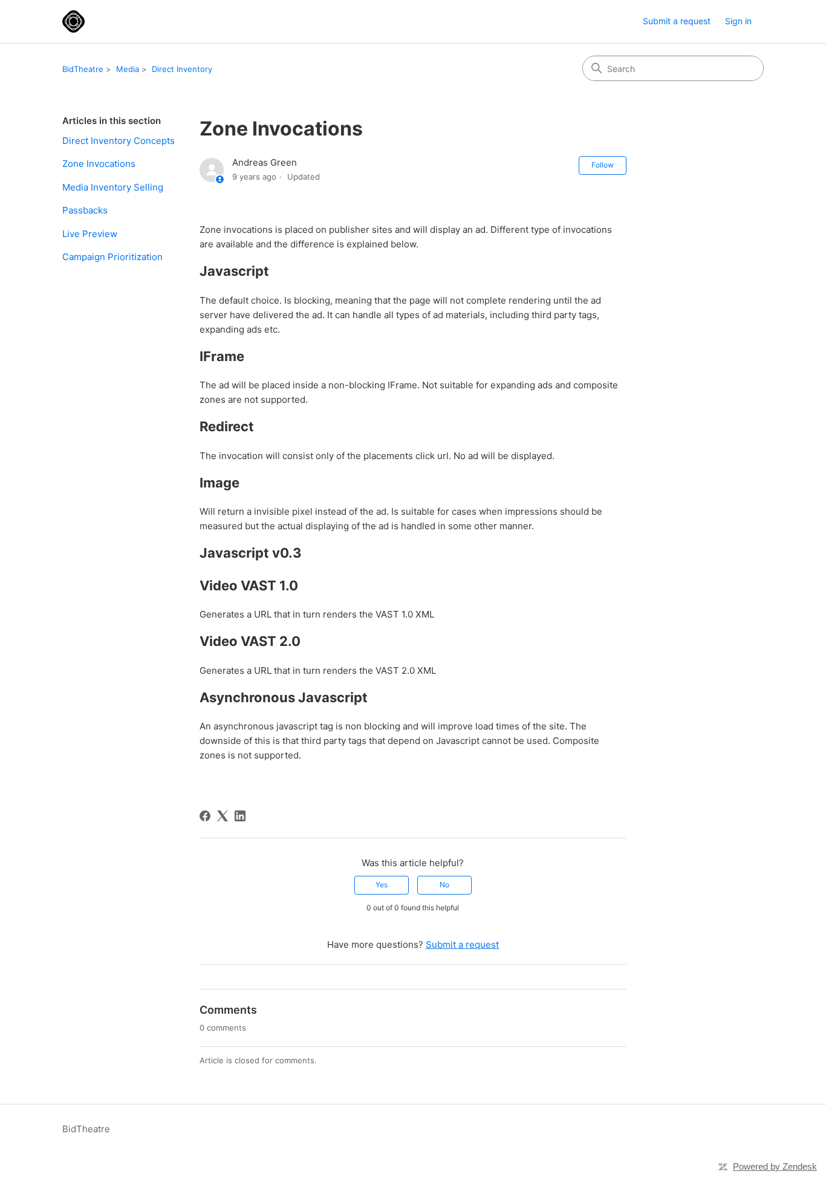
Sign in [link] (738, 21)
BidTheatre (82, 69)
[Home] (73, 21)
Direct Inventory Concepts (118, 140)
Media (127, 69)
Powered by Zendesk (775, 1166)
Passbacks (85, 210)
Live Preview (89, 234)
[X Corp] (222, 815)
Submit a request (677, 21)
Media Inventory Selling (112, 187)
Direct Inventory (182, 69)
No (444, 884)
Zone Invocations (98, 163)
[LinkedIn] (240, 815)
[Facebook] (205, 815)
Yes (382, 884)
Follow (602, 164)
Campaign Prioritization (112, 256)
